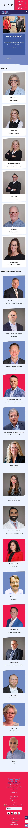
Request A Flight (14, 796)
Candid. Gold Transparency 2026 (14, 805)
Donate (14, 801)
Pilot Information (14, 799)
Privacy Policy (14, 822)
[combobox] (14, 808)
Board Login (14, 803)
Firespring (16, 820)
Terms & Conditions (14, 824)
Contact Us (14, 792)
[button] (26, 12)
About (9, 58)
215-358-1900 (14, 789)
